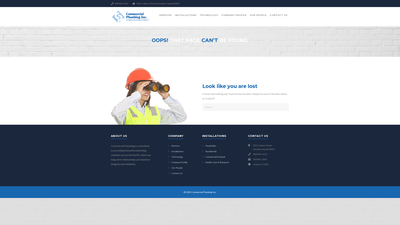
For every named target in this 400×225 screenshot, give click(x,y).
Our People (258, 15)
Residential (210, 151)
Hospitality (210, 145)
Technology (209, 15)
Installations (186, 15)
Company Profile (234, 15)
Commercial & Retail (215, 156)
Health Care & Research (217, 162)
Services (165, 15)
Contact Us (279, 15)
